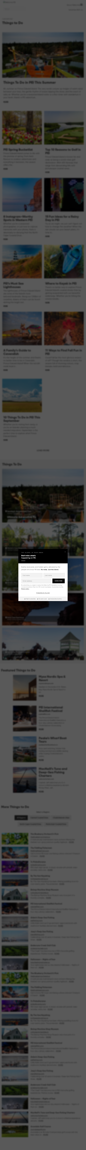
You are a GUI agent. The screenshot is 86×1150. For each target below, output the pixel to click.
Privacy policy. (25, 589)
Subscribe (58, 581)
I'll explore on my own (43, 593)
